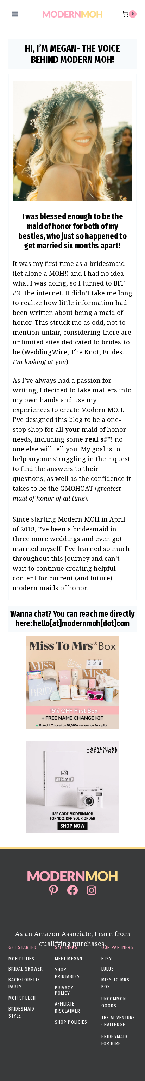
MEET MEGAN (68, 959)
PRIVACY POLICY (64, 990)
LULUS (107, 969)
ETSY (106, 959)
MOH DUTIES (21, 959)
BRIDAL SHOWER (25, 969)
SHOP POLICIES (71, 1022)
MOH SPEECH (22, 998)
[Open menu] (14, 13)
